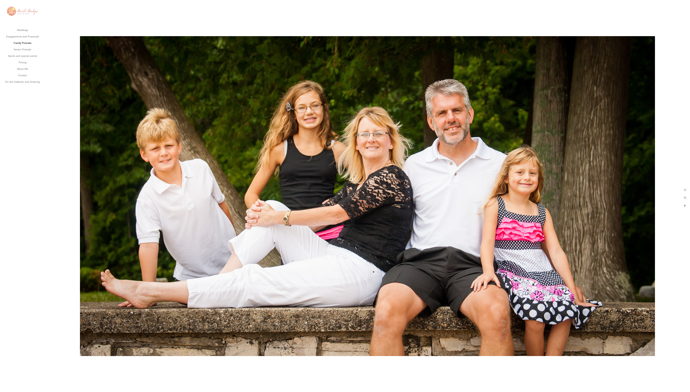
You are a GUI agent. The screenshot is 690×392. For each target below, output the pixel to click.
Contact (22, 75)
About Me (22, 68)
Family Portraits (22, 43)
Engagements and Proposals (22, 36)
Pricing (22, 62)
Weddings (22, 30)
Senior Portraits (22, 49)
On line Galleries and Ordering (22, 81)
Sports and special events (22, 55)
